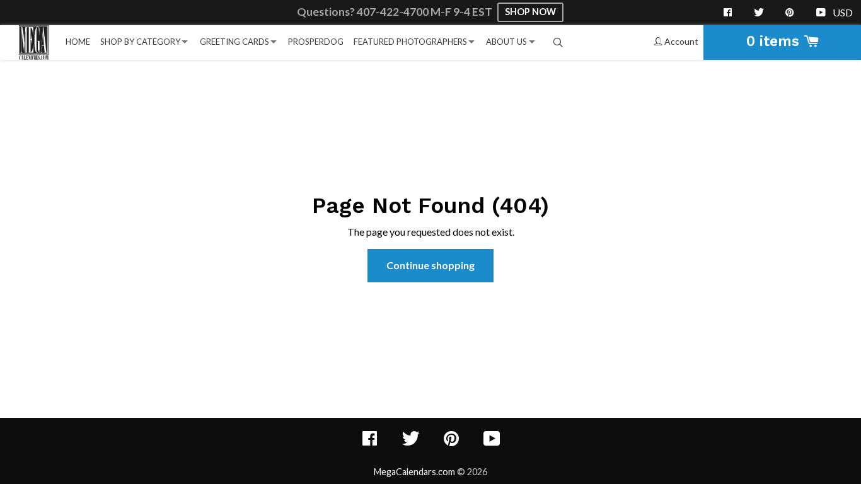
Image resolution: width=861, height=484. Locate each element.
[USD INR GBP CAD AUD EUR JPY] (843, 12)
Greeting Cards (234, 42)
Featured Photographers (410, 42)
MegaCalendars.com (414, 471)
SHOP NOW (530, 11)
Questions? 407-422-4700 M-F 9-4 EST (395, 11)
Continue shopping (430, 265)
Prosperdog (316, 42)
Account (680, 41)
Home (78, 42)
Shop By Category (140, 42)
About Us (506, 42)
